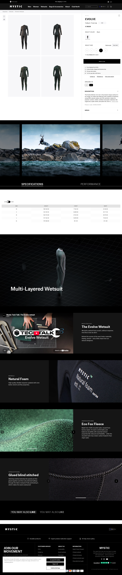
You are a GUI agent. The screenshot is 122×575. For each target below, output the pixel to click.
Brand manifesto (62, 552)
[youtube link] (107, 559)
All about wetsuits (77, 552)
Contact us (40, 552)
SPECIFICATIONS (32, 184)
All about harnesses (77, 555)
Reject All (55, 564)
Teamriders (61, 555)
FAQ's (39, 549)
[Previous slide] (2, 432)
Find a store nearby (109, 76)
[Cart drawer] (111, 6)
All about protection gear (78, 558)
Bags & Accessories (56, 7)
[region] (34, 564)
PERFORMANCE (91, 184)
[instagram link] (104, 559)
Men (29, 7)
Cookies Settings (55, 568)
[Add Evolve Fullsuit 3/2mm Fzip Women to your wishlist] (119, 15)
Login (111, 1)
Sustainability (61, 549)
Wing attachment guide (78, 561)
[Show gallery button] (4, 16)
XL (105, 50)
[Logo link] (16, 6)
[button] (115, 101)
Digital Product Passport (78, 549)
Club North (76, 7)
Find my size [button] (108, 45)
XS (87, 50)
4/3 (87, 85)
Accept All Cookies (55, 560)
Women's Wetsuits (19, 11)
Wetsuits (44, 7)
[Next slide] (73, 432)
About (67, 7)
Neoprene (5, 11)
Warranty (40, 555)
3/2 (91, 85)
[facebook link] (101, 559)
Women (36, 7)
